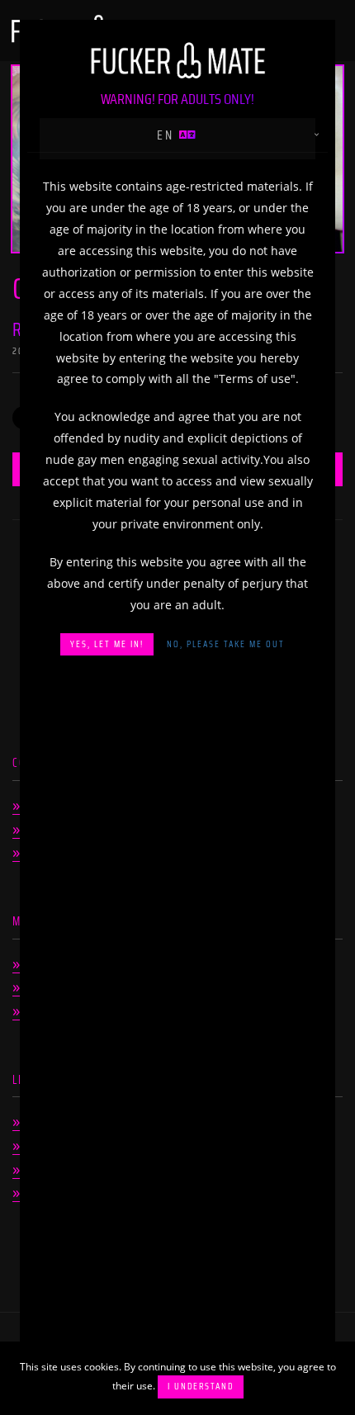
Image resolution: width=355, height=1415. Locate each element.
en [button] (168, 135)
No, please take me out (226, 644)
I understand (201, 1387)
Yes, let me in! (107, 644)
